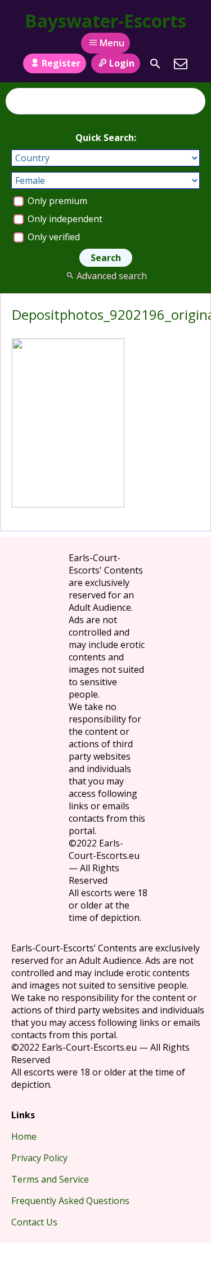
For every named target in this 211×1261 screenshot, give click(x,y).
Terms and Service (50, 1179)
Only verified (52, 237)
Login (121, 63)
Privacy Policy (39, 1158)
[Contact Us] (180, 64)
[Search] (155, 64)
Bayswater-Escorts (105, 20)
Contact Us (34, 1222)
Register (61, 63)
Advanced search (112, 276)
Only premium (56, 201)
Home (24, 1136)
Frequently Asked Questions (70, 1200)
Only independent (63, 219)
